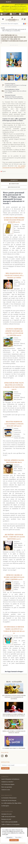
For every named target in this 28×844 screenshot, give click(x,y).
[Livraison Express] (3, 85)
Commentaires (14, 183)
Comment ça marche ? (7, 781)
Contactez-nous (5, 789)
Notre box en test (14, 187)
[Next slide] (27, 78)
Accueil (2, 28)
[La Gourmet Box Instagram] (2, 755)
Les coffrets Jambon (11, 803)
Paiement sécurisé (6, 819)
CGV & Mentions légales (7, 784)
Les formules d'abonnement (9, 797)
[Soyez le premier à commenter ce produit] (14, 45)
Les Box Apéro (5, 805)
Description (14, 180)
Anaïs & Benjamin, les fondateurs (10, 779)
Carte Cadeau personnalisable (9, 821)
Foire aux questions (6, 787)
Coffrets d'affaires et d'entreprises (10, 824)
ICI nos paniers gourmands (7, 4)
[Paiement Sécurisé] (3, 97)
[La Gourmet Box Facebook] (6, 755)
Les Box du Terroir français (8, 800)
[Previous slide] (1, 78)
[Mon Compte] (22, 19)
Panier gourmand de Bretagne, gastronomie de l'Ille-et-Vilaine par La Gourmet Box (14, 30)
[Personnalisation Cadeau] (3, 91)
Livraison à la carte (6, 814)
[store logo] (12, 19)
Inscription (5, 768)
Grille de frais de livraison (8, 816)
